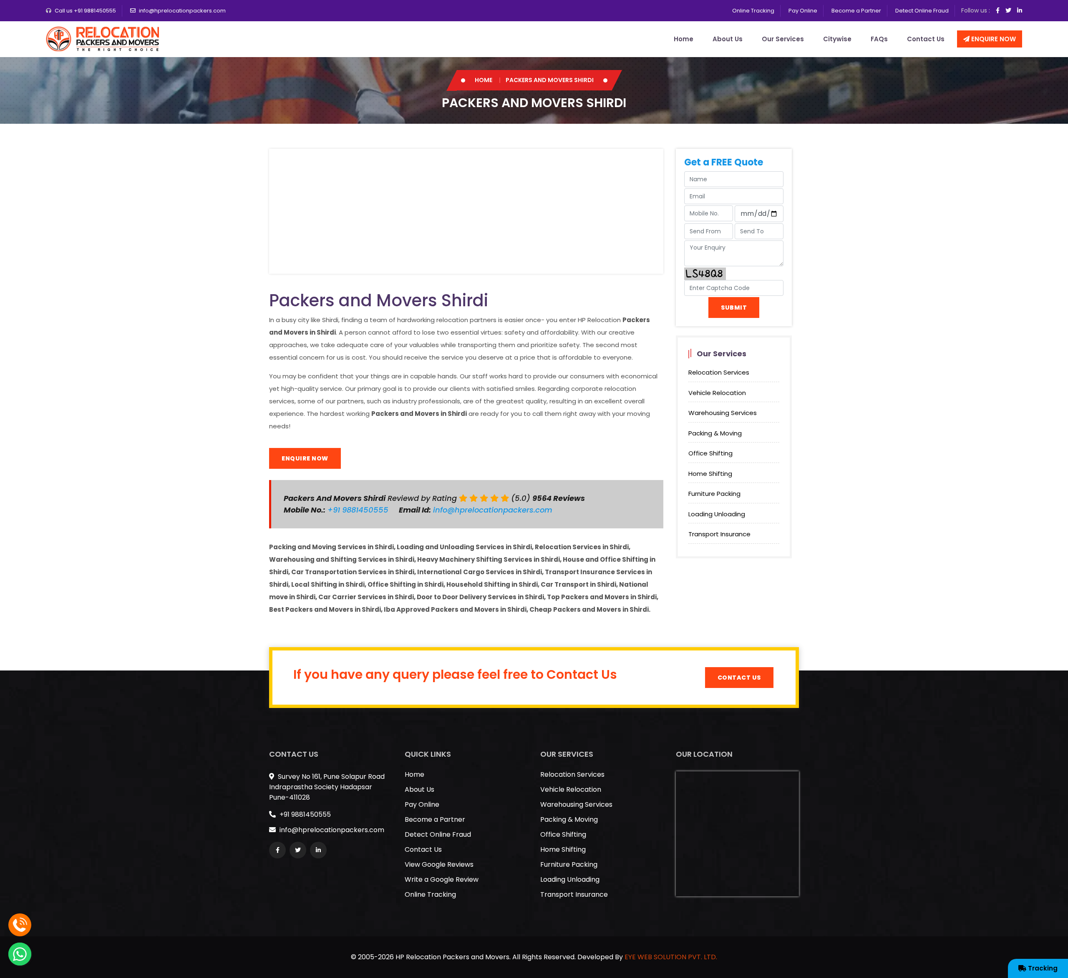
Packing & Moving (715, 433)
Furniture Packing (714, 493)
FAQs (879, 39)
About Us (728, 39)
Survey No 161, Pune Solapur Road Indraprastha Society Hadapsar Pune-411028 (327, 787)
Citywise (837, 39)
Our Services (783, 39)
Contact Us (926, 39)
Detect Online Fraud (922, 11)
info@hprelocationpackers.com (182, 11)
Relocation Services (718, 372)
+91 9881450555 (358, 510)
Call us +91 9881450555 (85, 11)
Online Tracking (753, 11)
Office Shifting (710, 453)
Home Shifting (710, 473)
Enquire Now (993, 39)
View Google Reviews (439, 864)
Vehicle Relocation (717, 392)
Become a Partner (856, 11)
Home (683, 39)
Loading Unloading (716, 514)
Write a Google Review (442, 879)
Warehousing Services (722, 412)
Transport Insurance (719, 534)
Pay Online (802, 11)
